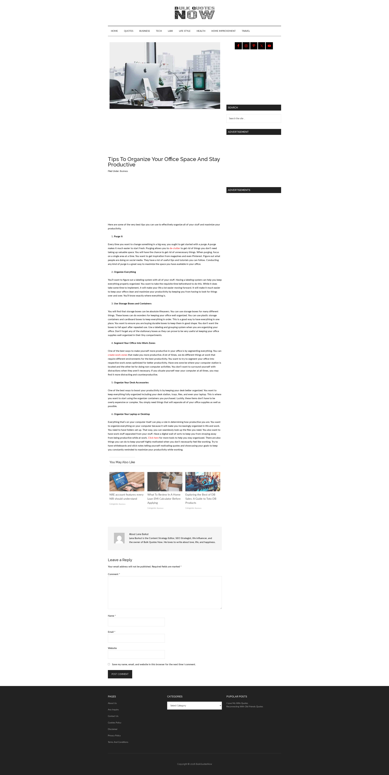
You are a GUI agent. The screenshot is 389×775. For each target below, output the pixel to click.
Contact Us (113, 716)
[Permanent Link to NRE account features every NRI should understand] (126, 474)
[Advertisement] (165, 134)
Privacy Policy (114, 736)
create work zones (117, 355)
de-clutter (175, 248)
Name (112, 616)
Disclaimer (112, 729)
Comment (114, 574)
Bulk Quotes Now (194, 13)
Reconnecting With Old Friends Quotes (244, 707)
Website (112, 648)
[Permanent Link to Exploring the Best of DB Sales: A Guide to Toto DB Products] (202, 474)
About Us (112, 703)
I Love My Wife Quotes (237, 703)
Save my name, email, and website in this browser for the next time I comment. (154, 664)
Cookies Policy (114, 723)
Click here (153, 438)
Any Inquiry (113, 710)
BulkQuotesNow (204, 764)
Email (111, 632)
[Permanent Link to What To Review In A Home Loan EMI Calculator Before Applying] (164, 474)
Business (124, 171)
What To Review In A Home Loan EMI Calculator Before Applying (164, 498)
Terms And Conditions (118, 742)
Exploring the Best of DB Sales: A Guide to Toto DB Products (200, 498)
